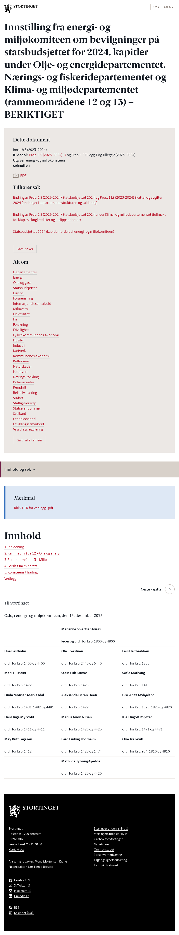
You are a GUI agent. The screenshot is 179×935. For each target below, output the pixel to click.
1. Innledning (14, 546)
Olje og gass (22, 282)
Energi (17, 277)
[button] (156, 7)
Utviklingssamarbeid (28, 424)
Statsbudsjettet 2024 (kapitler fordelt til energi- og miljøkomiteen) (63, 231)
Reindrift (19, 387)
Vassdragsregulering (28, 429)
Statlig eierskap (24, 403)
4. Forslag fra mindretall (21, 565)
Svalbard (19, 413)
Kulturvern (21, 361)
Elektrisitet (21, 314)
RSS (16, 907)
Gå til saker (25, 248)
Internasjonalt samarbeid (32, 303)
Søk (156, 7)
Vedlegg (10, 578)
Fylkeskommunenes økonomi (36, 334)
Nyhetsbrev (102, 844)
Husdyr (18, 340)
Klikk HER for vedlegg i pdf (33, 507)
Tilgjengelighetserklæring (110, 860)
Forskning (20, 324)
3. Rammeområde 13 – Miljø (25, 559)
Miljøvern (20, 308)
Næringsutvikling (26, 376)
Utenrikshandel (24, 418)
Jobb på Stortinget (106, 865)
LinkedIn (19, 896)
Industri (19, 345)
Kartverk (19, 350)
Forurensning (23, 298)
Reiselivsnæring (25, 392)
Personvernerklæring (108, 854)
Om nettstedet (104, 849)
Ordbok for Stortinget (108, 839)
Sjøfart (18, 397)
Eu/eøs (18, 293)
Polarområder (23, 382)
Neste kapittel (151, 589)
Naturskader (22, 366)
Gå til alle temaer (29, 440)
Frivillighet (21, 329)
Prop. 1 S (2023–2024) (45, 154)
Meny (169, 7)
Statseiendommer (27, 408)
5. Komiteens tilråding (21, 572)
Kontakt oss (16, 849)
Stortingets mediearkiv (109, 834)
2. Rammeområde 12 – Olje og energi (32, 553)
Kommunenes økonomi (31, 355)
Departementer (25, 272)
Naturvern (20, 371)
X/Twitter (20, 885)
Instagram (21, 890)
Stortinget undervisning (109, 828)
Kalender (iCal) (24, 912)
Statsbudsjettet (25, 287)
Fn (15, 319)
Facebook (20, 880)
